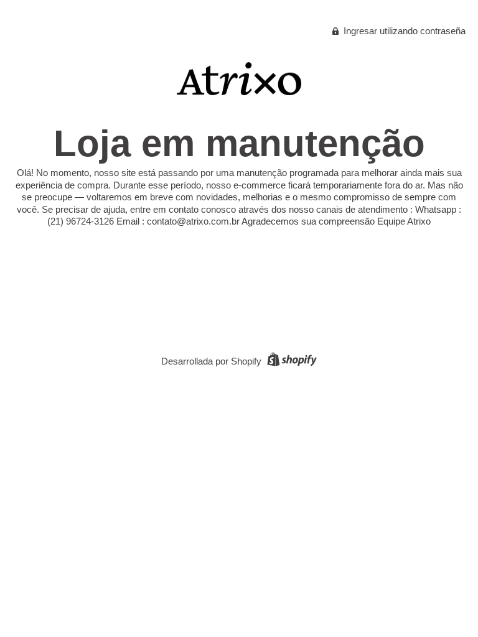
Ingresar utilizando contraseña (403, 31)
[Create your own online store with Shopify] (290, 361)
